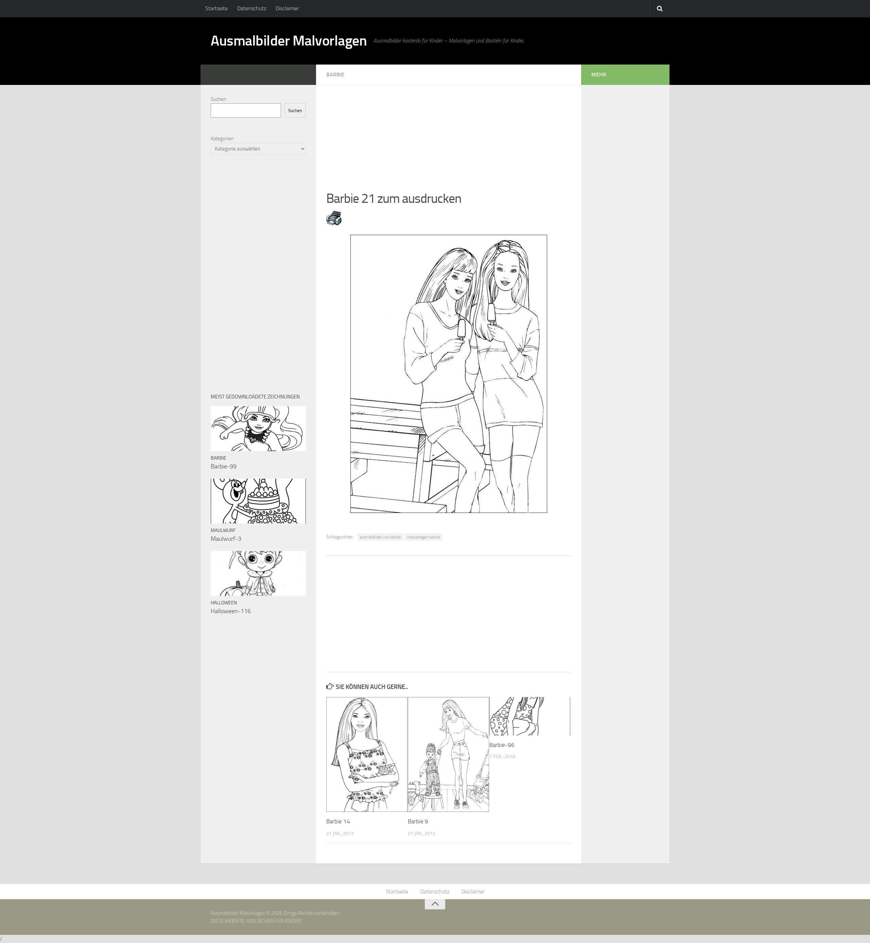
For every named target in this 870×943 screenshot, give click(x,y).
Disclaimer (287, 8)
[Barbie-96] (530, 716)
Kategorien (222, 139)
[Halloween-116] (258, 573)
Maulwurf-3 (226, 538)
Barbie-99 (224, 466)
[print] (334, 223)
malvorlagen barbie (423, 537)
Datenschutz (251, 8)
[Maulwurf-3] (258, 501)
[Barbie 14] (366, 754)
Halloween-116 (231, 611)
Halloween (224, 603)
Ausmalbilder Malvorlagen (289, 40)
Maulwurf (223, 530)
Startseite (216, 8)
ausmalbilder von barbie (380, 537)
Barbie (335, 74)
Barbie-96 (502, 745)
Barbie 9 (418, 821)
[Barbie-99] (258, 428)
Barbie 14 (338, 821)
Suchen (218, 99)
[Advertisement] (448, 132)
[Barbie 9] (448, 754)
